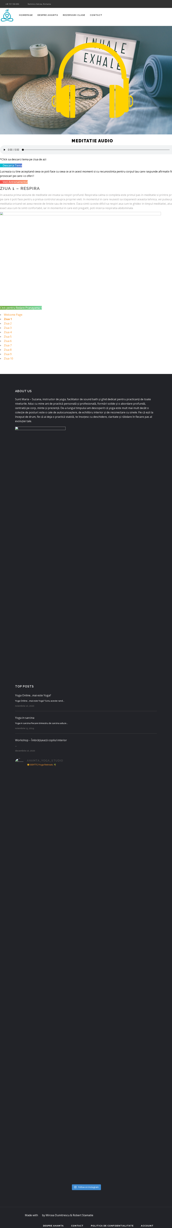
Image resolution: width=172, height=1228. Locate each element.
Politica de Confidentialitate (112, 1225)
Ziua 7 (8, 345)
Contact (77, 1225)
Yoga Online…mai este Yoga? (33, 695)
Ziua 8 (8, 350)
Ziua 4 (8, 332)
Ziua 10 (8, 358)
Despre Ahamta (53, 1225)
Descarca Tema (12, 165)
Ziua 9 (8, 354)
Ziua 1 (8, 319)
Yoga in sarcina (24, 718)
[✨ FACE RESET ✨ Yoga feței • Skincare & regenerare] (50, 1111)
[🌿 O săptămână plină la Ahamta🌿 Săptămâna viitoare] (122, 830)
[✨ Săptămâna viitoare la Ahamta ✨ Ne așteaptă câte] (50, 817)
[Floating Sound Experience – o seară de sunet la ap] (122, 965)
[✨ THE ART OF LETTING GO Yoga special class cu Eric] (122, 1080)
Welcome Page (13, 315)
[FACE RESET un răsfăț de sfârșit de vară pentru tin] (50, 945)
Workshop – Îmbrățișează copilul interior (41, 740)
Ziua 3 (8, 328)
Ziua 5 (8, 336)
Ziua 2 (8, 323)
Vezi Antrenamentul (15, 182)
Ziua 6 (8, 341)
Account (147, 1225)
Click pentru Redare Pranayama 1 (21, 308)
